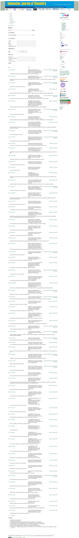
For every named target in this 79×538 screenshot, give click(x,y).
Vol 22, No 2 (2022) (11, 219)
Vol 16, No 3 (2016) (11, 470)
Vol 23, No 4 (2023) (11, 147)
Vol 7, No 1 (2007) (11, 432)
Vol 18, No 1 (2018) (11, 481)
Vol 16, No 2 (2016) (11, 465)
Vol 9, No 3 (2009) (11, 414)
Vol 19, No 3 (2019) (11, 372)
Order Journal (63, 28)
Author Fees (63, 24)
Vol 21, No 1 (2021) (11, 407)
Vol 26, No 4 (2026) (11, 192)
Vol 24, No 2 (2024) (11, 136)
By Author (63, 61)
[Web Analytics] (9, 537)
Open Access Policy (64, 27)
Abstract (9, 43)
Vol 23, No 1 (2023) (11, 201)
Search (12, 25)
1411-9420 (23, 535)
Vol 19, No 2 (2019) (11, 172)
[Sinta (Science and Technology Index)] (63, 96)
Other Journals (63, 62)
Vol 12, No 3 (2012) (11, 398)
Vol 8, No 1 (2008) (11, 425)
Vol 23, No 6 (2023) (11, 243)
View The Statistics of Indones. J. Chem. (18, 537)
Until (9, 52)
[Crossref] (63, 94)
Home (9, 25)
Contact (11, 23)
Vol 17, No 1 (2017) (11, 501)
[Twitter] (63, 16)
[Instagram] (65, 16)
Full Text (9, 44)
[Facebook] (68, 16)
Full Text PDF (49, 69)
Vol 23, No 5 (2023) (11, 95)
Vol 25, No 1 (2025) (11, 143)
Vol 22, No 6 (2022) (11, 378)
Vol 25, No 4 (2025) (11, 212)
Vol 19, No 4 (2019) (11, 346)
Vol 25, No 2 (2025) (11, 69)
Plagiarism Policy (64, 26)
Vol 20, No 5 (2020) (11, 337)
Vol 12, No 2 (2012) (11, 453)
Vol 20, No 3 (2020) (11, 167)
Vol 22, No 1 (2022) (11, 391)
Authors (9, 40)
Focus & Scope (63, 22)
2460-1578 (30, 535)
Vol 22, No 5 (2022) (11, 237)
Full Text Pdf (55, 419)
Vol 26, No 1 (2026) (11, 109)
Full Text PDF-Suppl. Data (54, 70)
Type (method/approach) (12, 58)
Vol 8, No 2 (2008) (11, 419)
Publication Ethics (64, 25)
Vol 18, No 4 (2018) (11, 494)
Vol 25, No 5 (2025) (11, 116)
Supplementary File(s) (12, 46)
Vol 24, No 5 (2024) (11, 225)
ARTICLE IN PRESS (12, 282)
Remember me (62, 37)
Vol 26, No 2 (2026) (11, 155)
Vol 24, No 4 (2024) (11, 76)
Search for (10, 30)
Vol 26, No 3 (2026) (11, 290)
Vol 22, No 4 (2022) (11, 301)
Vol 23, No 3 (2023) (11, 122)
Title (9, 42)
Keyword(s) (10, 35)
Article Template (64, 23)
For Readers (63, 66)
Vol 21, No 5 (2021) (11, 505)
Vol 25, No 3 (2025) (11, 82)
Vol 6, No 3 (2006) (11, 446)
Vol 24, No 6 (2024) (11, 100)
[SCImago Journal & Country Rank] (64, 98)
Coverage (10, 59)
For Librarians (63, 67)
